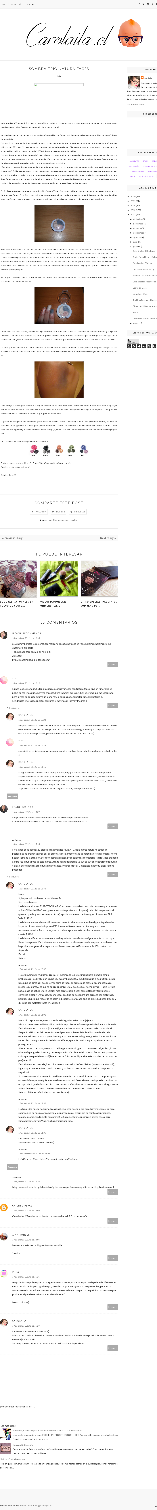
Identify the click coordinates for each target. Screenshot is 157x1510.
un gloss (89, 159)
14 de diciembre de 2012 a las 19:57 (34, 1153)
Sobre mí (16, 4)
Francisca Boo (22, 807)
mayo (135, 323)
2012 (133, 214)
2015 (133, 201)
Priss (16, 1271)
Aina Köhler (21, 1234)
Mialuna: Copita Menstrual (12, 1459)
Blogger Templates (43, 1505)
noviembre (138, 223)
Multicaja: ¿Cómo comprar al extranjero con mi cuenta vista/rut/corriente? (47, 1430)
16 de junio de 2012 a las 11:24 (26, 638)
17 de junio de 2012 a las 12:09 (26, 1210)
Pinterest (79, 512)
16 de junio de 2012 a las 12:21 (32, 719)
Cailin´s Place (22, 1205)
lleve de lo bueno (146, 176)
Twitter (60, 512)
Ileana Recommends (26, 633)
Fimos (135, 312)
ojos (67, 520)
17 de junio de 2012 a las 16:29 (26, 1325)
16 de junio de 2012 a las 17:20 (26, 1181)
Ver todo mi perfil (135, 104)
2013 (133, 210)
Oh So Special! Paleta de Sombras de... (99, 603)
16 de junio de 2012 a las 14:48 (32, 888)
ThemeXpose (26, 1505)
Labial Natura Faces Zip (144, 269)
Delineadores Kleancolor (144, 281)
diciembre (138, 219)
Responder (112, 664)
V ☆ (14, 678)
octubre (137, 228)
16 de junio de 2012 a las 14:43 (26, 844)
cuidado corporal (136, 171)
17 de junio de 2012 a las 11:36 (32, 1132)
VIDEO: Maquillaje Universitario (53, 603)
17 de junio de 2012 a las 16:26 (26, 1276)
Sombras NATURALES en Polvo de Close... (17, 603)
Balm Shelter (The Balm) (144, 251)
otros (145, 161)
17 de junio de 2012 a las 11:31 (32, 1103)
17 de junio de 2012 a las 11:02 (32, 1014)
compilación (134, 166)
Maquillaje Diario (140, 294)
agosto (136, 237)
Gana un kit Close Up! (23, 1445)
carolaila (25, 714)
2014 (133, 205)
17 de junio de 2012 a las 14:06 (26, 1239)
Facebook (40, 512)
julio (135, 241)
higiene (132, 176)
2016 (133, 196)
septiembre (138, 232)
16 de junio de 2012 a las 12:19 (26, 683)
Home (3, 4)
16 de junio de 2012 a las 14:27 (26, 812)
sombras (74, 520)
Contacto (32, 4)
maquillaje (52, 520)
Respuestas (15, 707)
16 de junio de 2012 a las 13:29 (32, 745)
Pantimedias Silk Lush (143, 263)
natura (61, 520)
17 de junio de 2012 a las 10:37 (32, 969)
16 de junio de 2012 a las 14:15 (32, 767)
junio (135, 246)
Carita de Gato (140, 287)
